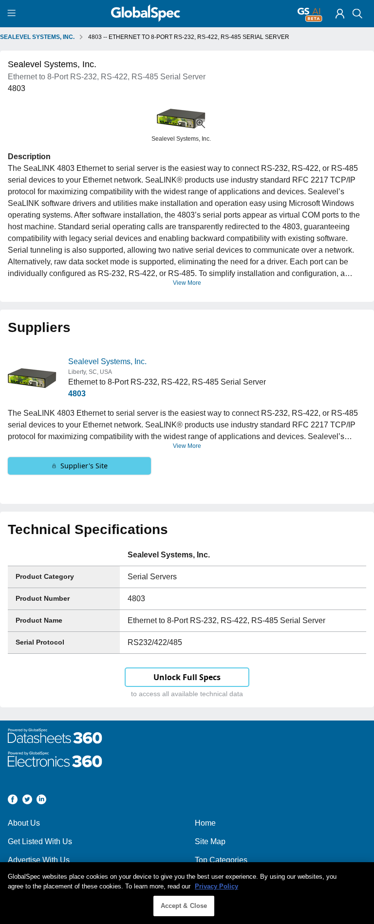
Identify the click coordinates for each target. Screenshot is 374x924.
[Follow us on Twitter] (27, 801)
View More (187, 282)
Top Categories (221, 860)
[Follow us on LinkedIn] (41, 801)
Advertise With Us (39, 860)
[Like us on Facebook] (13, 801)
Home (205, 823)
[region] (187, 893)
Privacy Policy (216, 886)
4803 (77, 393)
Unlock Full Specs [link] (187, 677)
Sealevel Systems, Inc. (107, 361)
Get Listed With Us (40, 841)
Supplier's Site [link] (84, 465)
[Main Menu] (12, 13)
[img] (340, 13)
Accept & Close (184, 905)
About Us (24, 823)
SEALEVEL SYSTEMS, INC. (37, 37)
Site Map (210, 841)
